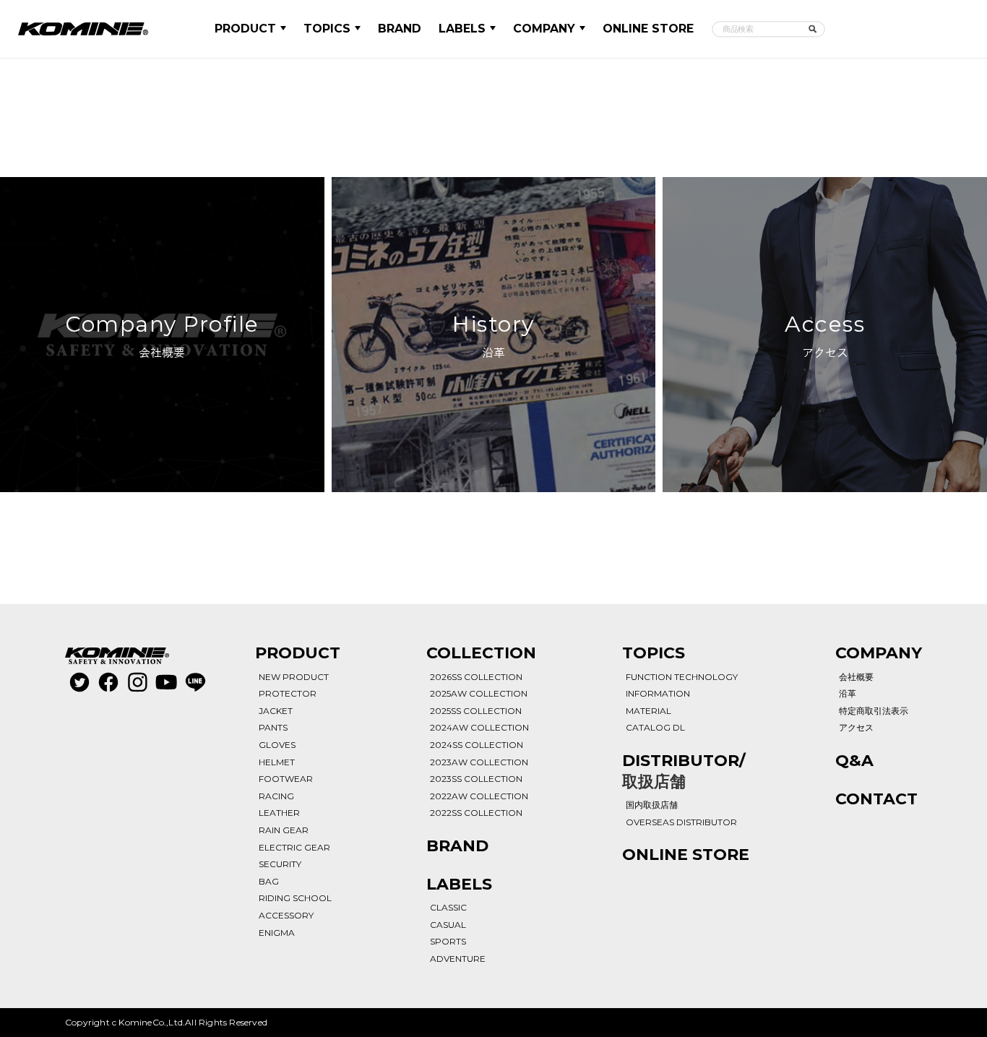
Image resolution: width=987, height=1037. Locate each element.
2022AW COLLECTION (479, 796)
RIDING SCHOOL (295, 897)
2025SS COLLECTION (476, 710)
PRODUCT (245, 28)
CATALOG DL (655, 727)
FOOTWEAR (286, 778)
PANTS (273, 727)
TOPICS (326, 28)
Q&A (854, 760)
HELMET (277, 762)
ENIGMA (277, 932)
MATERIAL (648, 710)
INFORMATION (658, 693)
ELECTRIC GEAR (294, 847)
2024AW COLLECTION (479, 727)
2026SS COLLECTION (476, 676)
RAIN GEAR (284, 830)
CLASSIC (448, 907)
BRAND (399, 28)
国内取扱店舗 (652, 804)
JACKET (276, 710)
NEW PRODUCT (294, 676)
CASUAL (448, 924)
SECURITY (280, 864)
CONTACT (876, 799)
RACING (276, 796)
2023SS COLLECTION (476, 778)
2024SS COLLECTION (476, 744)
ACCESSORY (286, 915)
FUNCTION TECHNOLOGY (682, 676)
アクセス (856, 727)
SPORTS (448, 941)
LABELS (462, 28)
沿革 (847, 693)
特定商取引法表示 (873, 710)
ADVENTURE (458, 958)
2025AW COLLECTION (478, 693)
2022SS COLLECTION (476, 812)
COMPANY (544, 28)
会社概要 (856, 676)
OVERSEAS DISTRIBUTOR (681, 822)
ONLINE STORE (648, 28)
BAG (269, 881)
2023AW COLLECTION (479, 762)
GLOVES (277, 744)
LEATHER (279, 812)
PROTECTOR (287, 693)
